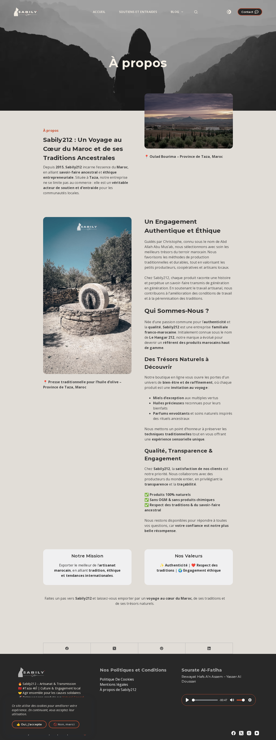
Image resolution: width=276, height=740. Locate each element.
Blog (175, 12)
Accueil (99, 12)
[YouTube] (257, 733)
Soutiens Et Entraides (138, 12)
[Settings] (249, 700)
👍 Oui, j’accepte (29, 724)
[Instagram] (249, 733)
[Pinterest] (162, 648)
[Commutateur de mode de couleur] (229, 12)
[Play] (187, 700)
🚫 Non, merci (64, 724)
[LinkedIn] (209, 648)
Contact (247, 12)
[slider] (205, 700)
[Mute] (232, 700)
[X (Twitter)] (114, 648)
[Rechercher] (196, 12)
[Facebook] (67, 648)
